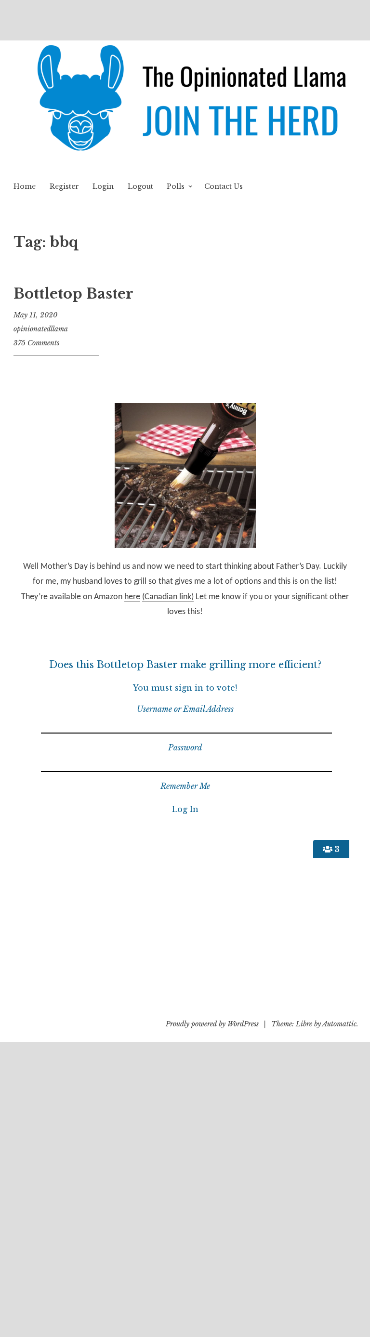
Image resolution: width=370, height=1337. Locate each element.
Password (185, 747)
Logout (140, 186)
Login (103, 186)
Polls (176, 186)
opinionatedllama (40, 329)
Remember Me (185, 786)
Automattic (339, 1024)
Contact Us (223, 186)
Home (24, 186)
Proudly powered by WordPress (212, 1024)
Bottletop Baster (73, 293)
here (132, 597)
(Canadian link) (168, 597)
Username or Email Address (185, 709)
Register (64, 186)
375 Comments (36, 343)
